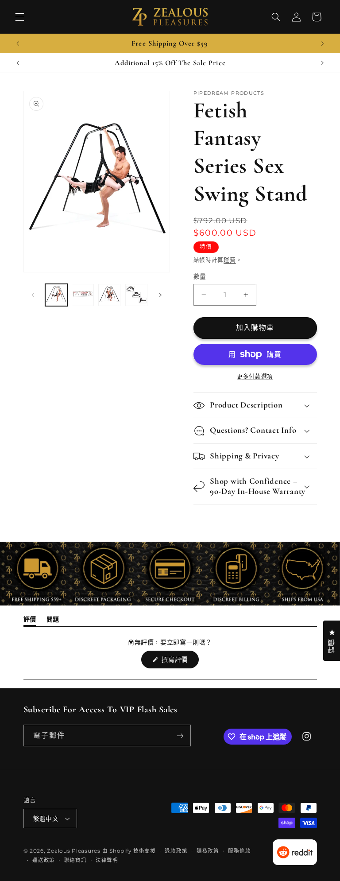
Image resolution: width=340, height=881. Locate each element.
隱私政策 (208, 851)
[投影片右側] (160, 295)
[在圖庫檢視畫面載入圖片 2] (83, 295)
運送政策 (43, 860)
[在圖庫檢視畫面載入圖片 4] (136, 295)
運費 (230, 259)
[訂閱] (180, 735)
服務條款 (239, 851)
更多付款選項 (255, 376)
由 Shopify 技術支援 (129, 851)
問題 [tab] (52, 620)
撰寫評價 (178, 661)
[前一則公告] (17, 43)
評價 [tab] (29, 620)
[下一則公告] (322, 43)
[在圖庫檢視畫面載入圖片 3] (109, 295)
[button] (19, 17)
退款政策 (176, 851)
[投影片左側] (33, 295)
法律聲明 (107, 860)
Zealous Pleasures (74, 851)
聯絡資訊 (75, 860)
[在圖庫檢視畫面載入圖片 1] (56, 295)
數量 (199, 276)
